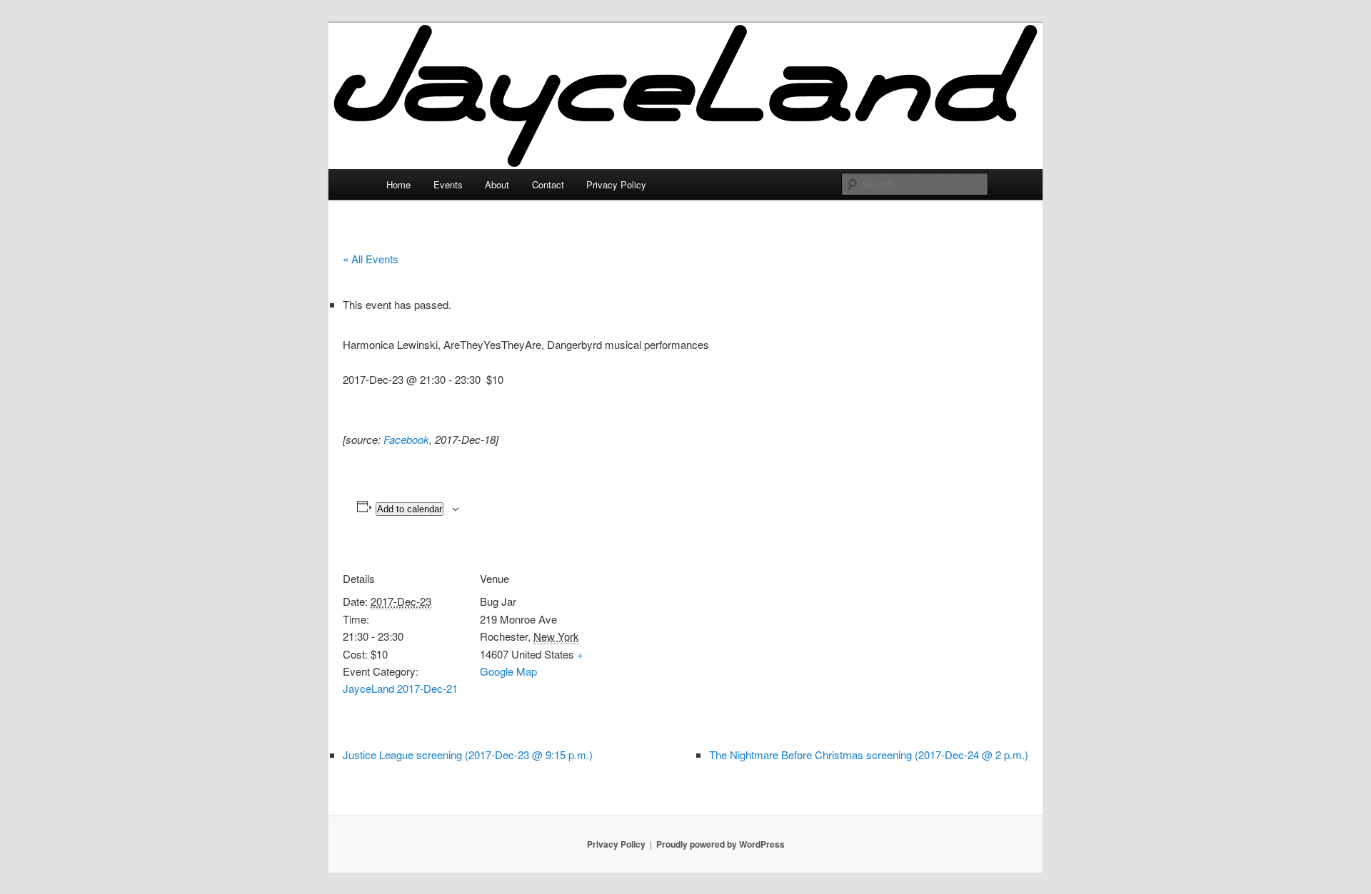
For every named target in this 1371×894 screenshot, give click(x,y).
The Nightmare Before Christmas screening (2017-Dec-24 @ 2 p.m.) (868, 754)
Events (448, 184)
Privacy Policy (616, 184)
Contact (548, 184)
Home (398, 184)
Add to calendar (409, 509)
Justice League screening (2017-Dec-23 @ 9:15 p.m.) (468, 754)
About (497, 184)
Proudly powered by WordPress (720, 844)
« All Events (370, 258)
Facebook (406, 439)
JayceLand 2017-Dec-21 (400, 688)
